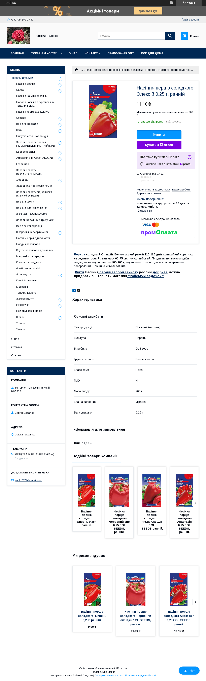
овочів (104, 272)
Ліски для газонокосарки (31, 213)
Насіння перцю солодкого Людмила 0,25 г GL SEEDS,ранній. (152, 520)
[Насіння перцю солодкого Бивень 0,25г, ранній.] (87, 487)
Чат (192, 670)
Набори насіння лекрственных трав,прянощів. (35, 104)
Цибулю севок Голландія (32, 136)
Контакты (92, 53)
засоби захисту (125, 272)
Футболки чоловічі (28, 268)
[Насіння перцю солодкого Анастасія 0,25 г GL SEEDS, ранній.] (184, 487)
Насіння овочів (25, 83)
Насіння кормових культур (32, 111)
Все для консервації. (29, 225)
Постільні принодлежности (33, 238)
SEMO (20, 89)
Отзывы (16, 347)
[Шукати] (170, 36)
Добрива (22, 179)
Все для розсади (27, 123)
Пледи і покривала (28, 244)
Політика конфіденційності (140, 675)
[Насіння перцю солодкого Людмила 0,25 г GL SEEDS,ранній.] (152, 487)
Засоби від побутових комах (34, 185)
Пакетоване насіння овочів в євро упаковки (114, 69)
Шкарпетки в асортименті (32, 232)
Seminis (21, 117)
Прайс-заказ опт (121, 53)
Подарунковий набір (29, 310)
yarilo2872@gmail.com (28, 480)
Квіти (79, 272)
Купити (159, 134)
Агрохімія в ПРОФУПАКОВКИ (34, 157)
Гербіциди (22, 164)
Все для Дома (152, 53)
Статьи (16, 355)
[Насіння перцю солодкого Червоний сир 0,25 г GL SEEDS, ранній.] (119, 487)
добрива (160, 272)
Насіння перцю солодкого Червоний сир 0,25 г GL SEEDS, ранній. (120, 522)
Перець (150, 69)
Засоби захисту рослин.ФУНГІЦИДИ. (29, 172)
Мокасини (22, 286)
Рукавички (22, 304)
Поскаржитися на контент (109, 675)
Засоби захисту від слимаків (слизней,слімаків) (34, 193)
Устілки (20, 323)
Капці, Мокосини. (26, 280)
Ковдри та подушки (28, 262)
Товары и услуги (44, 53)
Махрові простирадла (30, 256)
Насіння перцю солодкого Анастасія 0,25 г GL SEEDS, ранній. (185, 522)
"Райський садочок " (145, 276)
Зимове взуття (25, 298)
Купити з (152, 145)
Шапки (20, 317)
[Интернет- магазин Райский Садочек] (18, 42)
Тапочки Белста (26, 292)
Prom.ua (122, 668)
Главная (17, 53)
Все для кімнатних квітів (31, 207)
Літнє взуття (23, 274)
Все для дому (25, 201)
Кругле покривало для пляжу (34, 250)
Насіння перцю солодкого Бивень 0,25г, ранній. (87, 518)
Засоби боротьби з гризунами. (35, 219)
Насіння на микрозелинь (31, 95)
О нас (73, 53)
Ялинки (20, 329)
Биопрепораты (25, 151)
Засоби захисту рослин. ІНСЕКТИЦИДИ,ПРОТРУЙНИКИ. (36, 144)
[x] (78, 291)
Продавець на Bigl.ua (103, 672)
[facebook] (74, 291)
